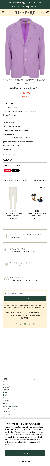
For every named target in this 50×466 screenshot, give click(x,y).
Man (4, 382)
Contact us (6, 411)
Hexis (27, 88)
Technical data (11, 104)
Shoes (5, 392)
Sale (4, 398)
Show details (25, 461)
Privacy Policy (18, 305)
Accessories (7, 387)
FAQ (4, 417)
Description (9, 155)
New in (5, 395)
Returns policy (7, 414)
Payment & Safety (9, 409)
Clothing (6, 390)
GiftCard (6, 400)
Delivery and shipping (10, 406)
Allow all (25, 453)
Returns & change (12, 165)
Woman (5, 384)
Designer (7, 160)
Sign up (25, 298)
